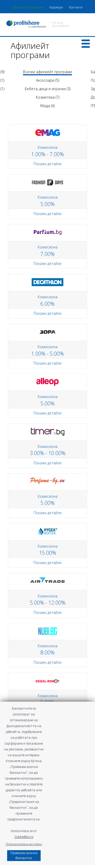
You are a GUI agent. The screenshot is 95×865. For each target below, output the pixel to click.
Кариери (56, 7)
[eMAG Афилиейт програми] (47, 132)
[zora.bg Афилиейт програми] (48, 331)
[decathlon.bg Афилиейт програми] (47, 281)
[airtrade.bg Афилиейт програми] (47, 579)
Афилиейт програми (28, 7)
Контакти (76, 7)
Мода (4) (47, 105)
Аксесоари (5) (47, 80)
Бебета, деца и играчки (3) (47, 88)
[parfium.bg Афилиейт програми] (47, 231)
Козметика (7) (47, 97)
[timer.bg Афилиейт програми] (47, 431)
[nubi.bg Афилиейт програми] (47, 630)
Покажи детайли (47, 163)
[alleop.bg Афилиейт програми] (47, 381)
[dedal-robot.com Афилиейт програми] (47, 680)
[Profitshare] (47, 25)
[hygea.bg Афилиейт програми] (47, 531)
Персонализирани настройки (24, 844)
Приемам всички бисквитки (23, 855)
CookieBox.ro (24, 837)
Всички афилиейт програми (47, 71)
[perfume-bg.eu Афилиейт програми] (47, 480)
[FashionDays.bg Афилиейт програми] (47, 182)
